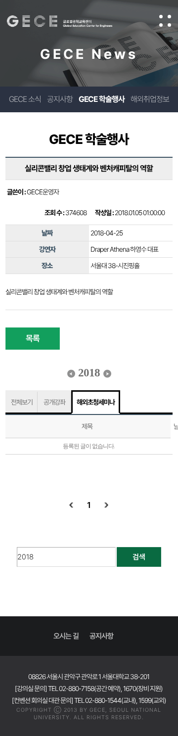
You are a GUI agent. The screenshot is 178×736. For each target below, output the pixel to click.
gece (69, 21)
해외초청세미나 (96, 402)
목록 (33, 338)
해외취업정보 (150, 99)
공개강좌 (54, 402)
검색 (139, 556)
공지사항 (60, 99)
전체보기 (22, 402)
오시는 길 (66, 636)
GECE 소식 (25, 99)
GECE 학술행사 (102, 99)
